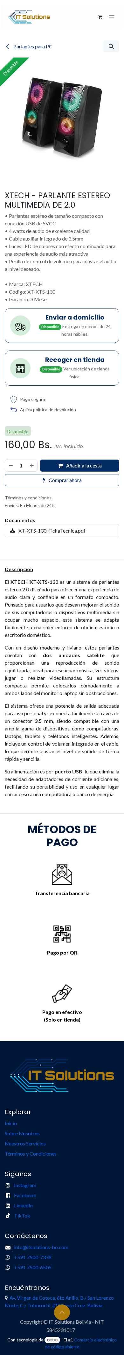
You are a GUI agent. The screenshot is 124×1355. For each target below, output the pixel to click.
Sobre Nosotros (22, 1133)
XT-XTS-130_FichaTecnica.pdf (51, 531)
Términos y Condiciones (31, 1154)
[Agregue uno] (32, 465)
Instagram (25, 1185)
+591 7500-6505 (33, 1267)
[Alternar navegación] (112, 17)
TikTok (22, 1215)
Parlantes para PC (32, 46)
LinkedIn (23, 1205)
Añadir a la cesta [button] (83, 465)
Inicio (11, 1123)
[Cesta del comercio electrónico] (100, 17)
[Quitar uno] (10, 465)
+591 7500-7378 (33, 1257)
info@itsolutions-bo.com (41, 1247)
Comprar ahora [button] (65, 480)
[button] (111, 46)
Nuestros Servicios (26, 1143)
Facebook (25, 1195)
